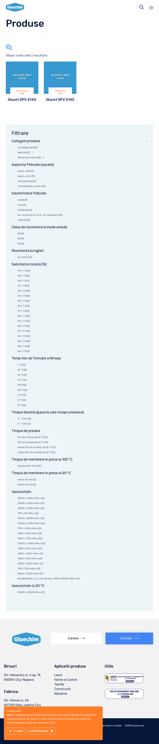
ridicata (24, 220)
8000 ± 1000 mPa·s (30, 573)
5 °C (22, 400)
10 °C (22, 370)
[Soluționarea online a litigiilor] (124, 698)
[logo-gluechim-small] (26, 645)
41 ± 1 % (23, 285)
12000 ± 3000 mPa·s (31, 508)
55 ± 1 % (24, 341)
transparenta (27, 181)
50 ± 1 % (24, 326)
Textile (59, 684)
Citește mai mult (22, 92)
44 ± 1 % (24, 295)
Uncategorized (28, 147)
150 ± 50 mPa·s (28, 513)
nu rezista (25, 257)
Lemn (58, 675)
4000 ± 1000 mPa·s (30, 553)
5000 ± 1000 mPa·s (30, 563)
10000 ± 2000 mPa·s (31, 498)
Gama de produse (29, 157)
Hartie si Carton (65, 680)
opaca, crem (26, 176)
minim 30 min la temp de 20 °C (36, 447)
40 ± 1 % (23, 280)
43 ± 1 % (24, 290)
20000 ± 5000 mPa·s (31, 543)
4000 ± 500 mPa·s (30, 558)
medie (23, 199)
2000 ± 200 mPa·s (30, 533)
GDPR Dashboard (134, 725)
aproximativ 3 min (29, 465)
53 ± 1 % (24, 331)
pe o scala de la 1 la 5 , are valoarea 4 (40, 215)
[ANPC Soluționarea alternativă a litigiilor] (124, 683)
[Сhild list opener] (32, 152)
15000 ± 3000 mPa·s (31, 523)
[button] (76, 638)
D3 (21, 238)
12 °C (22, 375)
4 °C (22, 395)
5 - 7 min (24, 423)
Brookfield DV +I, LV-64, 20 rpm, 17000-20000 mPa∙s (49, 578)
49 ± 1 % (24, 321)
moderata (25, 210)
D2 (21, 233)
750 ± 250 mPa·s (29, 568)
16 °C (22, 380)
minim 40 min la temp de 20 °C (36, 452)
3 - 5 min (24, 418)
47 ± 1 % (24, 311)
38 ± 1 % (24, 275)
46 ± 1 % (24, 305)
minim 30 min (27, 479)
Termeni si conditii (111, 725)
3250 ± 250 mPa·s (30, 548)
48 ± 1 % (24, 316)
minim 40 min (27, 484)
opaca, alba (26, 171)
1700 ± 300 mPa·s (29, 528)
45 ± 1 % (23, 300)
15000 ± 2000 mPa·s (31, 518)
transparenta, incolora (32, 186)
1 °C (21, 364)
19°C (22, 385)
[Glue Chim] (15, 7)
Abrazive (60, 693)
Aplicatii (24, 152)
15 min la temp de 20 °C (33, 437)
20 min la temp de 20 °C (33, 442)
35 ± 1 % (24, 270)
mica (22, 205)
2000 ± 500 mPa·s (30, 538)
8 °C (22, 405)
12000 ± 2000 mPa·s (31, 503)
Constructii (62, 689)
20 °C (22, 390)
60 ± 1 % (24, 351)
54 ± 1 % (24, 336)
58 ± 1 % (24, 346)
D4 (21, 243)
